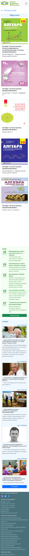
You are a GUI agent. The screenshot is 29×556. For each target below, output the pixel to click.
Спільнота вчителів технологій (9, 534)
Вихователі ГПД (5, 511)
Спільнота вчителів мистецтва (9, 542)
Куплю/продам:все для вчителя (9, 513)
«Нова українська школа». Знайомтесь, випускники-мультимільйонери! (10, 411)
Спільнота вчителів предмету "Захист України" (13, 549)
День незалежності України (17, 290)
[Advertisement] (14, 230)
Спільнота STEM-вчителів (7, 545)
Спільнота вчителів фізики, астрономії (11, 518)
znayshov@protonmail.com (8, 554)
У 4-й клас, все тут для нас (8, 507)
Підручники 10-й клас (10, 10)
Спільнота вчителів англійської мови (10, 538)
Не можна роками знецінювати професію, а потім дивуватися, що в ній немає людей (14, 446)
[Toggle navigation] (26, 3)
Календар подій (14, 315)
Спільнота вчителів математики (9, 540)
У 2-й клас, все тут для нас (8, 503)
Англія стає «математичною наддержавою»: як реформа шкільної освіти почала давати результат (13, 479)
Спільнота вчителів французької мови (11, 547)
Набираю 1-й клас (5, 501)
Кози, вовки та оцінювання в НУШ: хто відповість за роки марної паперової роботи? (14, 379)
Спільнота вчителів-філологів (8, 523)
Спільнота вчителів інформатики (9, 536)
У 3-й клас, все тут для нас (8, 505)
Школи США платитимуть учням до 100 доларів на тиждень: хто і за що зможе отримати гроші (13, 341)
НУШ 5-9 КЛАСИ (5, 509)
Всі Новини (14, 486)
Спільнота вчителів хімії (7, 525)
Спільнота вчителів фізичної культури (11, 543)
